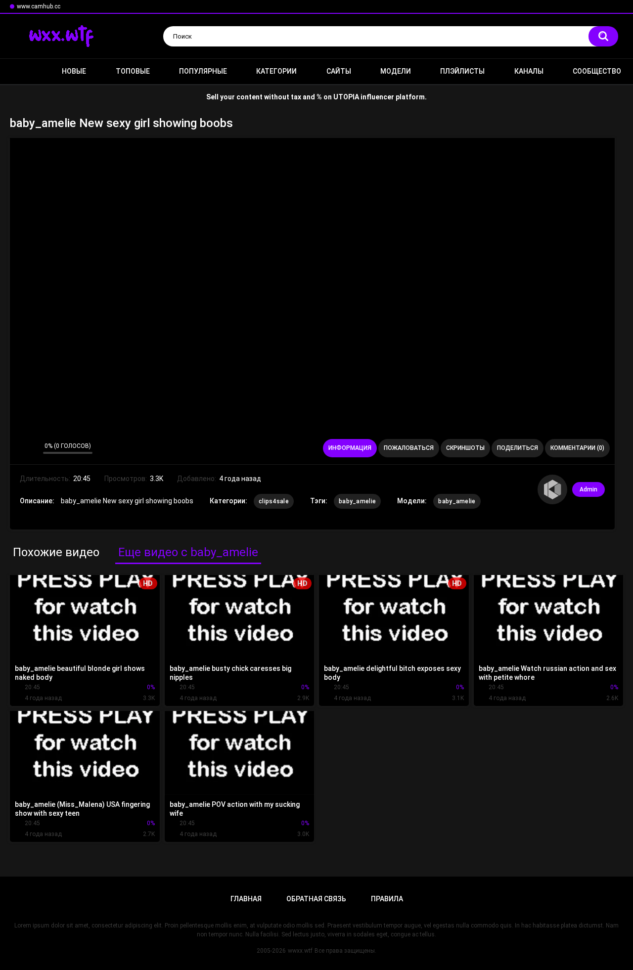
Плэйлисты (462, 71)
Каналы (528, 71)
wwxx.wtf (300, 950)
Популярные (203, 71)
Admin (588, 489)
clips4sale (274, 501)
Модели (395, 71)
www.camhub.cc (38, 6)
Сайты (338, 71)
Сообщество (597, 71)
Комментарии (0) (577, 447)
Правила (387, 899)
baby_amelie (357, 501)
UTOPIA (346, 97)
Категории (276, 71)
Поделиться (517, 447)
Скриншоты (465, 447)
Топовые (133, 71)
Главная (22, 71)
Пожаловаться (409, 447)
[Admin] (552, 489)
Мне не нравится (33, 448)
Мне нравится (20, 448)
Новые (74, 71)
